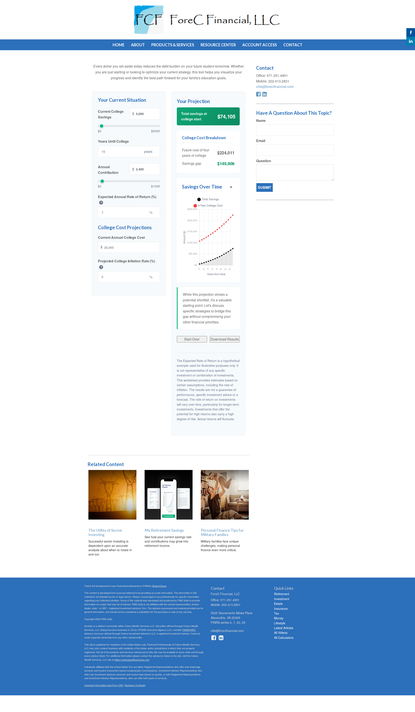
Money (278, 618)
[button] (138, 44)
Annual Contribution (116, 169)
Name (261, 120)
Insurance (281, 608)
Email (260, 140)
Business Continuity (135, 685)
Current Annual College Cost (121, 237)
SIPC (193, 629)
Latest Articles (283, 628)
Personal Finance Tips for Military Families (222, 532)
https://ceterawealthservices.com (132, 659)
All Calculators (284, 637)
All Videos (280, 632)
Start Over (192, 339)
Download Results (225, 339)
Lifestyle (279, 623)
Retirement (281, 594)
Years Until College (113, 141)
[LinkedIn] (410, 41)
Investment (281, 599)
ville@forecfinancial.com (275, 86)
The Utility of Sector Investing (105, 532)
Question (263, 160)
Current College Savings (116, 114)
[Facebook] (410, 32)
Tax (276, 613)
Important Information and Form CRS (103, 685)
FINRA (186, 629)
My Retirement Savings (164, 530)
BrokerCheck (159, 586)
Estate (278, 603)
